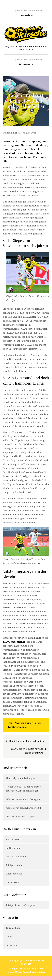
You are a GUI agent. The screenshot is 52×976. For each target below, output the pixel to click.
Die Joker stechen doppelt (19, 816)
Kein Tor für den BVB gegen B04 (23, 807)
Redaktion (36, 10)
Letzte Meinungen (15, 856)
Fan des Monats (15, 839)
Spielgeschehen (14, 865)
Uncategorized (13, 873)
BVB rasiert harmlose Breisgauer (23, 799)
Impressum (26, 64)
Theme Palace (22, 971)
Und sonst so (12, 882)
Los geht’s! (31, 905)
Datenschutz (26, 15)
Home (8, 936)
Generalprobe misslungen (20, 778)
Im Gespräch (12, 847)
